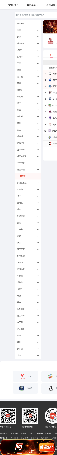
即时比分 (14, 438)
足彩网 (23, 433)
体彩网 (31, 433)
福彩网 (40, 433)
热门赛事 (21, 23)
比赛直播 (31, 4)
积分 (51, 55)
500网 (48, 433)
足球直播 (14, 433)
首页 (17, 15)
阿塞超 (22, 176)
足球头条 (24, 438)
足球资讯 (12, 4)
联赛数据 (25, 15)
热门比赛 (44, 438)
